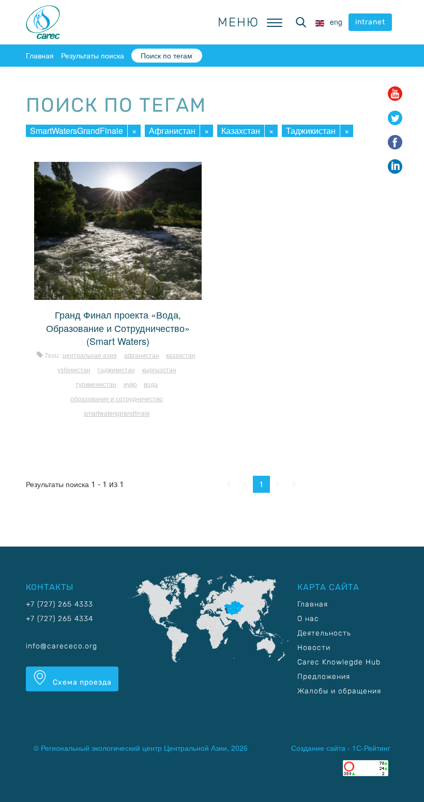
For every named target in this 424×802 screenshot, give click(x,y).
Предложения (323, 676)
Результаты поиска (92, 55)
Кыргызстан (159, 369)
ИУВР (130, 384)
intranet (370, 22)
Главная (40, 55)
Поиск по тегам (166, 55)
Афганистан (172, 131)
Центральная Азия (90, 355)
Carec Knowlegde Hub (339, 662)
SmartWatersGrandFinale (76, 131)
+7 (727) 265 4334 (59, 618)
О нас (308, 618)
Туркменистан (95, 384)
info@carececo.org (61, 646)
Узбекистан (73, 369)
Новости (313, 647)
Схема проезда (81, 682)
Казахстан (240, 131)
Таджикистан (311, 131)
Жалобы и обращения (339, 691)
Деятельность (324, 633)
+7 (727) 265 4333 (59, 604)
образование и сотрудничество (116, 398)
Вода (151, 384)
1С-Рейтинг (371, 748)
